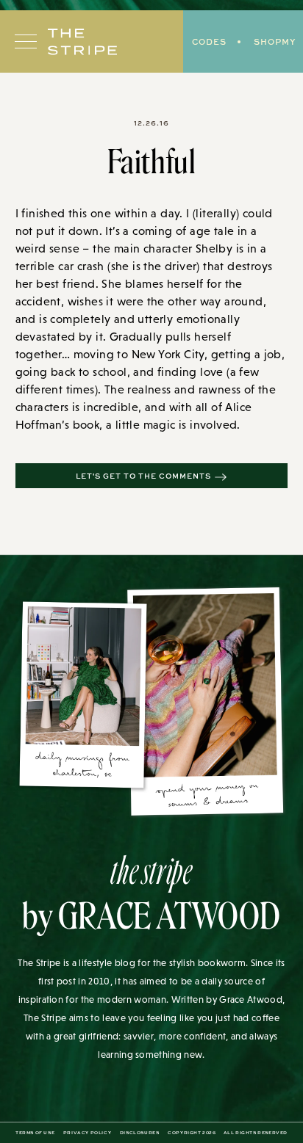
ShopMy (275, 41)
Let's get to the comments (143, 476)
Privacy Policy (87, 1133)
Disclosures (140, 1133)
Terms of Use (34, 1133)
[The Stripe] (82, 42)
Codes (209, 41)
